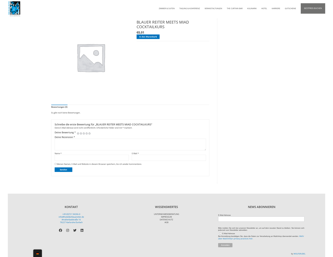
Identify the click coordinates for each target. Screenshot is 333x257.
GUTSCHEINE (290, 8)
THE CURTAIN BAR (235, 8)
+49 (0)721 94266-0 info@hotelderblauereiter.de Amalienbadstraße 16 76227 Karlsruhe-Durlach (71, 218)
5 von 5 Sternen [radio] (89, 133)
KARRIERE (276, 8)
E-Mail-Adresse (224, 215)
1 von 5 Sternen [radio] (78, 133)
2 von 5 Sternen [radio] (81, 133)
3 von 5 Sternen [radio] (84, 133)
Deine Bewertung (65, 132)
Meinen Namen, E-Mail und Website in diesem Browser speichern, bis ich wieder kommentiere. (99, 164)
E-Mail (135, 153)
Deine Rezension (65, 137)
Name (58, 153)
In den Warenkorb (148, 36)
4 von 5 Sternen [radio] (86, 133)
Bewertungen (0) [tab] (59, 107)
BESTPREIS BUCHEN (313, 8)
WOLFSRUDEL (299, 253)
